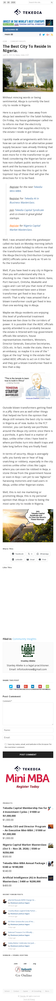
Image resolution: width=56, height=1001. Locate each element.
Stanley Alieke (20, 55)
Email (48, 689)
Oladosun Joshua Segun (20, 903)
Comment (7, 701)
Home (5, 41)
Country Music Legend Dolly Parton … (22, 911)
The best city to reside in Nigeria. (27, 48)
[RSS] (51, 34)
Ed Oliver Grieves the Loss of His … (21, 921)
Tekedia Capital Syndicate (29, 210)
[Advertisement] (28, 606)
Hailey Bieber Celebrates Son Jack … (22, 943)
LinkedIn (34, 689)
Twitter (12, 689)
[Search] (51, 2)
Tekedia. (23, 996)
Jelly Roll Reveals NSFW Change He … (22, 900)
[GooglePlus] (47, 34)
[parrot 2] (28, 544)
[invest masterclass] (28, 402)
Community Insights (18, 41)
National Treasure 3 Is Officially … (21, 932)
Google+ (27, 689)
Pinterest (42, 689)
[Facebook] (39, 34)
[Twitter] (43, 34)
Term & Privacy (29, 999)
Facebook (20, 689)
